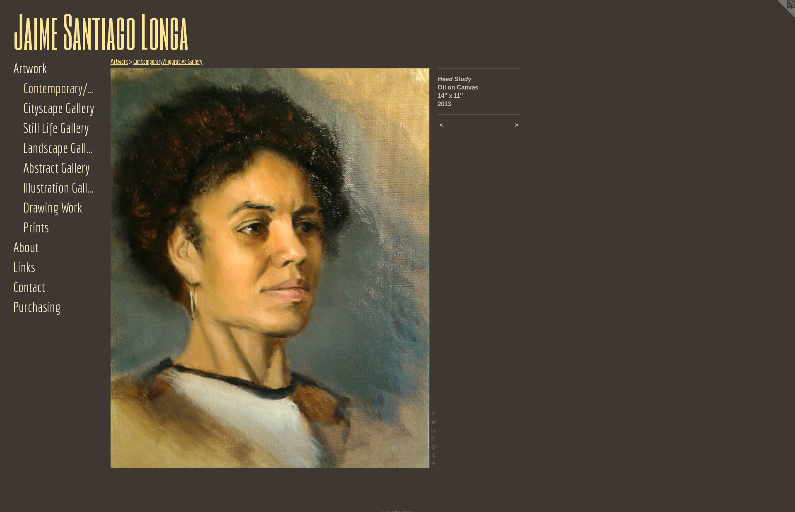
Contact (29, 287)
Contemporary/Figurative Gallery (59, 88)
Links (24, 267)
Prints (36, 227)
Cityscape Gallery (58, 108)
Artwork (30, 68)
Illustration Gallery (59, 187)
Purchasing (36, 306)
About (26, 247)
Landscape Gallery (59, 147)
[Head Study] (270, 268)
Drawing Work (52, 207)
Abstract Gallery (56, 167)
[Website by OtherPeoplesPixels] (778, 16)
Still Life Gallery (56, 128)
